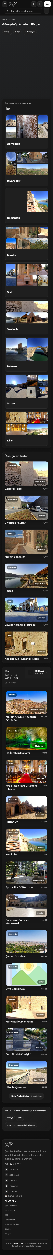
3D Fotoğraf (10, 1210)
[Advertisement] (26, 67)
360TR (4, 19)
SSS (6, 1215)
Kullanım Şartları (12, 1224)
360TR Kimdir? (11, 1206)
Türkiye (16, 1110)
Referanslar (10, 1219)
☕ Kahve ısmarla (13, 1196)
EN (40, 4)
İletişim (8, 1233)
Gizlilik (7, 1229)
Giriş (47, 4)
